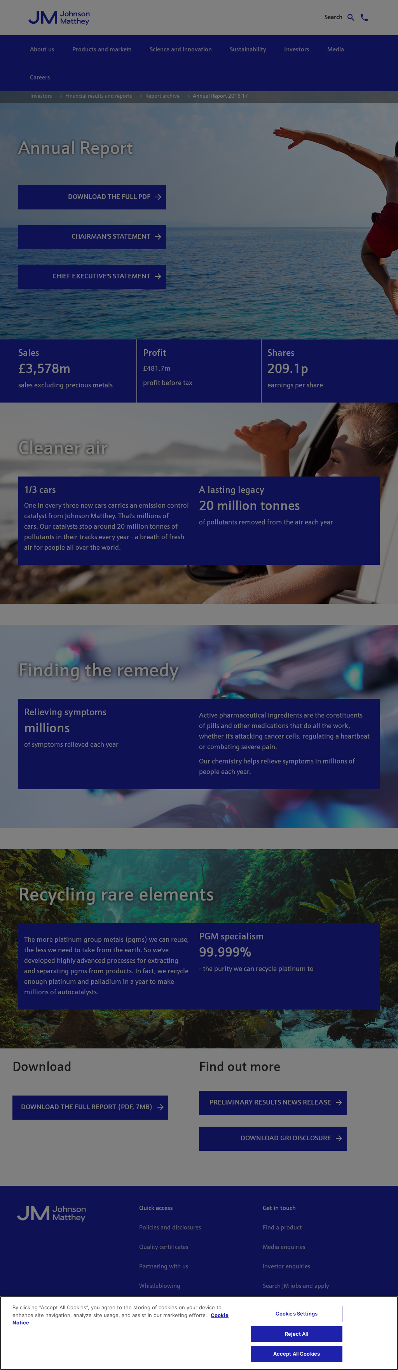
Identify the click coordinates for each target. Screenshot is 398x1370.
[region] (199, 1333)
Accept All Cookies (296, 1354)
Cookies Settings (297, 1313)
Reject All (296, 1334)
